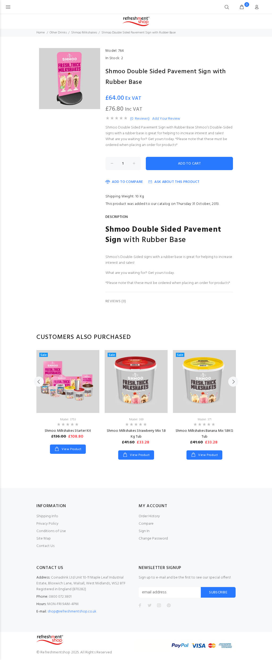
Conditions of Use (51, 531)
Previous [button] (39, 382)
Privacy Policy (47, 524)
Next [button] (233, 382)
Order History (149, 516)
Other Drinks (58, 32)
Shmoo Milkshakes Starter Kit (68, 431)
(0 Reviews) (140, 119)
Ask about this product (176, 182)
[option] (68, 396)
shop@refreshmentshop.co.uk (72, 612)
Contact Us (45, 546)
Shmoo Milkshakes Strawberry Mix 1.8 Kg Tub (136, 434)
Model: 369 (136, 419)
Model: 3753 (68, 419)
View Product (71, 449)
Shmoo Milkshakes (84, 32)
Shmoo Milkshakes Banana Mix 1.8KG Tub (204, 434)
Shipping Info (47, 516)
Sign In (144, 531)
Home (40, 32)
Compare (146, 524)
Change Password (153, 539)
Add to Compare (127, 182)
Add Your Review (166, 119)
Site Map (43, 539)
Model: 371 (204, 419)
